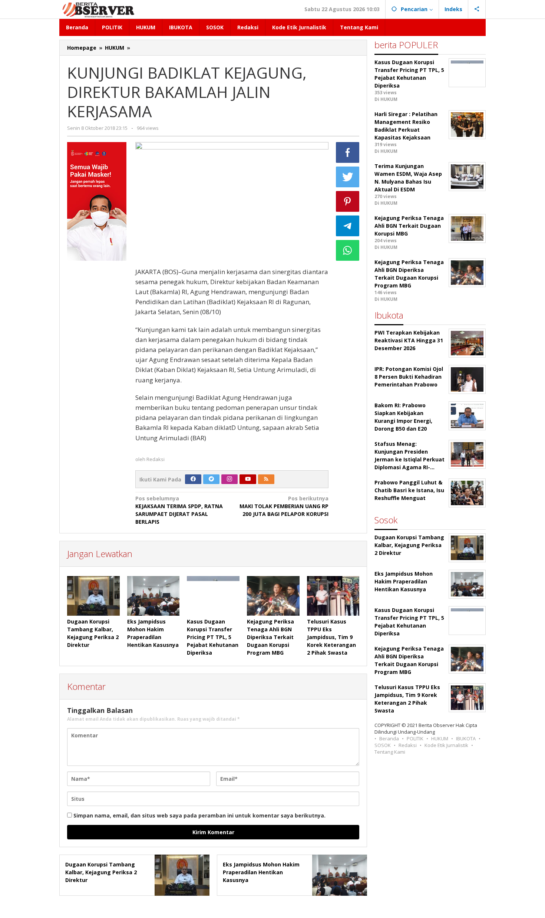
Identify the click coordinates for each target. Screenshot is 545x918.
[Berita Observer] (99, 9)
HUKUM (439, 738)
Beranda (389, 738)
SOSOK (382, 745)
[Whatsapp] (348, 250)
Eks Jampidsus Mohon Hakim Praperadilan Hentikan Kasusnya (261, 872)
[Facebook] (193, 479)
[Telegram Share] (348, 225)
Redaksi (408, 745)
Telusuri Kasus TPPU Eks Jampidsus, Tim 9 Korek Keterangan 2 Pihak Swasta (331, 637)
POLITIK (415, 738)
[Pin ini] (348, 201)
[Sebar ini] (348, 152)
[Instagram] (229, 479)
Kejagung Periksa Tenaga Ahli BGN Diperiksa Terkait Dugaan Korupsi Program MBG (270, 637)
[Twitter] (211, 479)
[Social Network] (477, 9)
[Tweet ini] (348, 177)
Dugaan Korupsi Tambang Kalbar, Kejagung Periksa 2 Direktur (101, 872)
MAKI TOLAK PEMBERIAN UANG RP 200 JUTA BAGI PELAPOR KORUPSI (284, 506)
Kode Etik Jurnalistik (446, 745)
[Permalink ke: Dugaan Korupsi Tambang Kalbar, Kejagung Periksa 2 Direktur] (93, 595)
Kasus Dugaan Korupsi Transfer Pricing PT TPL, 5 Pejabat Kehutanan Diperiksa (212, 637)
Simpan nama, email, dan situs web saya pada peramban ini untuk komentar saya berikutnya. (199, 815)
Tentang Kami (389, 751)
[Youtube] (248, 479)
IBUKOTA (466, 738)
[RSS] (266, 479)
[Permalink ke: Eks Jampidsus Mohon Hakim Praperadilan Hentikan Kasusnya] (153, 595)
